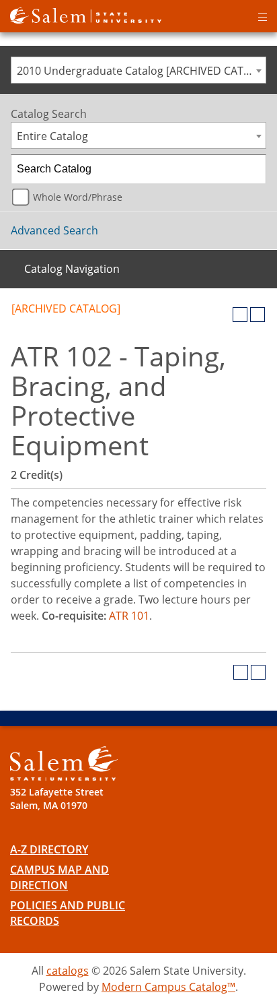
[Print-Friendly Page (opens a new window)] (240, 314)
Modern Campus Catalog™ (168, 986)
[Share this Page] (222, 314)
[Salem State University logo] (85, 14)
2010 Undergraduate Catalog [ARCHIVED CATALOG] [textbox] (141, 70)
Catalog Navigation (72, 268)
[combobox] (138, 70)
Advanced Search (54, 230)
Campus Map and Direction (59, 877)
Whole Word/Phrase (77, 197)
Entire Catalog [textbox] (52, 136)
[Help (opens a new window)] (257, 314)
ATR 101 (129, 615)
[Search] (252, 169)
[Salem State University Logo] (64, 763)
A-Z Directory (49, 849)
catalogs (67, 970)
